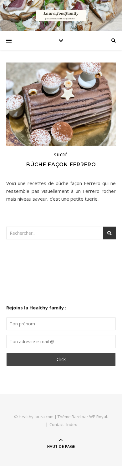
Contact (56, 424)
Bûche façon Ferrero (61, 165)
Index (71, 424)
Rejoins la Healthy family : (36, 307)
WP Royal (98, 416)
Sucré (61, 155)
